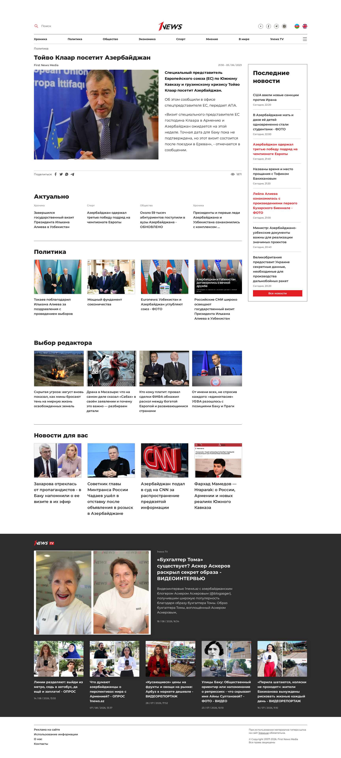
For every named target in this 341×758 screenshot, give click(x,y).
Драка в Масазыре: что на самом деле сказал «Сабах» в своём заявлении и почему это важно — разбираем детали (111, 401)
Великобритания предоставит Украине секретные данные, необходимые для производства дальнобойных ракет (271, 269)
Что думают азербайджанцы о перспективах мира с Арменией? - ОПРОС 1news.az (108, 691)
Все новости (277, 293)
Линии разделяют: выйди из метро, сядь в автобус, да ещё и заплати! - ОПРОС (58, 686)
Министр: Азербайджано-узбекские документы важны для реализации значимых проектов (274, 235)
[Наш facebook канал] (268, 26)
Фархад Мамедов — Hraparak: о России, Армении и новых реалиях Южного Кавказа (215, 495)
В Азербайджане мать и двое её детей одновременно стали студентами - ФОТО (273, 122)
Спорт (180, 39)
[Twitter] (61, 174)
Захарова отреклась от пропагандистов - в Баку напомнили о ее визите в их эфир (57, 492)
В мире (244, 39)
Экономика (147, 39)
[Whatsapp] (67, 174)
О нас (38, 739)
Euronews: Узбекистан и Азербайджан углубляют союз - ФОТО (162, 304)
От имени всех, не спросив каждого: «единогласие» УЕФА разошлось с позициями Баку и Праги (214, 399)
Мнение (212, 39)
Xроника (40, 39)
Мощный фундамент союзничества (104, 302)
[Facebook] (56, 174)
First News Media (46, 65)
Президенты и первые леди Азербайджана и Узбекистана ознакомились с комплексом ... (216, 220)
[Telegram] (72, 174)
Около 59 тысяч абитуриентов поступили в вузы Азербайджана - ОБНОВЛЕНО (162, 220)
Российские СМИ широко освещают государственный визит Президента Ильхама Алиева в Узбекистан (215, 309)
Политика (75, 39)
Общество (110, 39)
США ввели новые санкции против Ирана (276, 97)
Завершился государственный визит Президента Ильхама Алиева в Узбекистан (54, 220)
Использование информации (56, 734)
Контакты (41, 743)
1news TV (277, 39)
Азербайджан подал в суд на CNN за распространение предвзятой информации (163, 495)
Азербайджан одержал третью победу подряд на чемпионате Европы (108, 217)
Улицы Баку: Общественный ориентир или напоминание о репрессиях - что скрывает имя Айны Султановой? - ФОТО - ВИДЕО (226, 691)
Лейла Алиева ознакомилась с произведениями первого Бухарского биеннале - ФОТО (275, 203)
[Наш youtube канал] (260, 26)
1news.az (264, 732)
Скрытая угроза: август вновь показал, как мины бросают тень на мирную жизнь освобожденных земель (58, 399)
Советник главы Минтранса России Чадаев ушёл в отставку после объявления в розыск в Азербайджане (110, 498)
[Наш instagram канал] (284, 26)
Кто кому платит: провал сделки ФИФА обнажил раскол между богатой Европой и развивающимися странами (163, 401)
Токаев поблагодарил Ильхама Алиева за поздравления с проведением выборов (53, 307)
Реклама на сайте (47, 729)
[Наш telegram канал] (276, 26)
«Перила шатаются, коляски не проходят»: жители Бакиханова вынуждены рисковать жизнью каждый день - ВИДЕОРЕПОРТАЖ (282, 691)
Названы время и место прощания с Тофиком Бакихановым (273, 173)
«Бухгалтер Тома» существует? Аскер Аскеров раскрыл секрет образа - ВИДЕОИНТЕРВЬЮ (193, 569)
